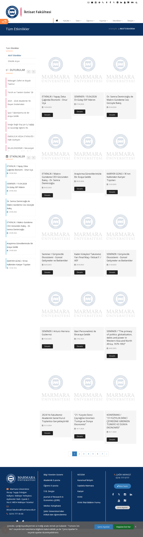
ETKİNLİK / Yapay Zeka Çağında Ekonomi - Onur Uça (54, 100)
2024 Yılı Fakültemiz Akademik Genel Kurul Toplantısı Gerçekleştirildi (55, 418)
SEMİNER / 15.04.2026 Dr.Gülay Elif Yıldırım (85, 98)
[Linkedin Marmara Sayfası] (121, 2)
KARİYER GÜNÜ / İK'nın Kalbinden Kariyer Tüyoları (118, 177)
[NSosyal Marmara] (125, 500)
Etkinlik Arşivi (14, 61)
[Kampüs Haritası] (106, 2)
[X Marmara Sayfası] (113, 2)
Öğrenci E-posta (51, 485)
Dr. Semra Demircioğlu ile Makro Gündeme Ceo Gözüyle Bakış (120, 100)
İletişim (130, 20)
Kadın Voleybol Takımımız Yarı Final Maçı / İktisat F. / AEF (87, 257)
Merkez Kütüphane (52, 505)
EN (132, 2)
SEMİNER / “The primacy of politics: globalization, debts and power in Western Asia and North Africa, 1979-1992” (119, 338)
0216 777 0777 (122, 477)
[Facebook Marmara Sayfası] (110, 2)
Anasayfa (113, 28)
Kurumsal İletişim (85, 480)
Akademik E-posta (52, 480)
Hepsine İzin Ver (123, 527)
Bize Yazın (123, 486)
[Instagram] (125, 494)
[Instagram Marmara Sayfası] (117, 2)
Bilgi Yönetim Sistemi (53, 474)
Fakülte (66, 20)
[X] (119, 494)
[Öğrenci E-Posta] (88, 2)
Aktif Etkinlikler (14, 55)
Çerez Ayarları (122, 507)
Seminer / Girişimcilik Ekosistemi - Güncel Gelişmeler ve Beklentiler (55, 257)
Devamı (47, 115)
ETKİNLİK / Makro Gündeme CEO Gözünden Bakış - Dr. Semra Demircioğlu (55, 178)
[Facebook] (113, 494)
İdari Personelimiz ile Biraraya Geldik (85, 333)
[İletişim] (103, 2)
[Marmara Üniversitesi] (12, 12)
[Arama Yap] (136, 3)
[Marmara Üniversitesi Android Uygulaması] (17, 521)
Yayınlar (102, 20)
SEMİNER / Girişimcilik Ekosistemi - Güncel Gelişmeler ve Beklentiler (120, 257)
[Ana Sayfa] (56, 20)
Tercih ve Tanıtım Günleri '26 (20, 92)
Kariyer (80, 491)
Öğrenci (89, 20)
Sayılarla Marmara (85, 485)
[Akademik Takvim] (95, 2)
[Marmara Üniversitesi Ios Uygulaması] (23, 521)
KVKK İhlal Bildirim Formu (88, 502)
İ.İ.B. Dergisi (49, 491)
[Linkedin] (131, 494)
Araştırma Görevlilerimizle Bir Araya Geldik (87, 175)
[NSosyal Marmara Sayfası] (128, 2)
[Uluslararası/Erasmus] (99, 2)
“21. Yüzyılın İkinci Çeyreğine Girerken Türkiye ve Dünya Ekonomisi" (84, 419)
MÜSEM (81, 474)
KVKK (79, 496)
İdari (78, 20)
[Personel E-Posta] (92, 2)
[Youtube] (119, 500)
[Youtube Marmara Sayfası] (124, 2)
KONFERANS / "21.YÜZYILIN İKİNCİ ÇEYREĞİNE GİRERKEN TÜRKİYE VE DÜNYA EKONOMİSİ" (118, 421)
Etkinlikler (117, 20)
